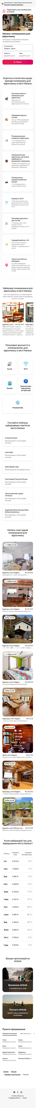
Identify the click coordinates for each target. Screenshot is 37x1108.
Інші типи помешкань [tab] (27, 1033)
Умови (25, 1098)
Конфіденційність (15, 1098)
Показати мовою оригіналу (13, 5)
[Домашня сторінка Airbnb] (4, 11)
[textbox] (10, 55)
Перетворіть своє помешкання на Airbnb (19, 11)
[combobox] (17, 48)
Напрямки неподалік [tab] (9, 1033)
